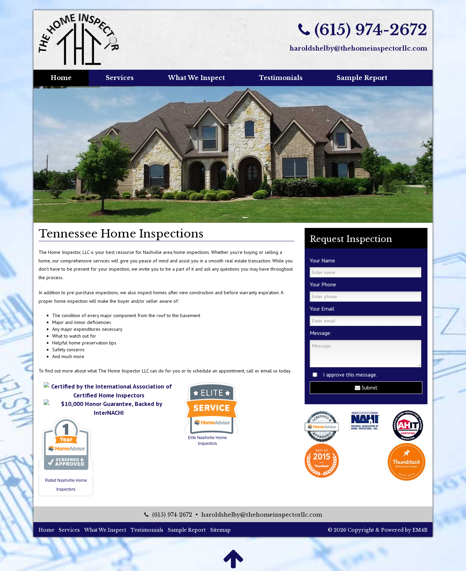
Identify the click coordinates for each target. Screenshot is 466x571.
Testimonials (281, 78)
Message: (320, 332)
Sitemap (220, 530)
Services (120, 78)
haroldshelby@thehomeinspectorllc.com (358, 48)
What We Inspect (196, 78)
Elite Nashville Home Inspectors (207, 440)
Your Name (322, 260)
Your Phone (323, 284)
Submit (369, 387)
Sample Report (362, 78)
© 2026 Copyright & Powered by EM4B (377, 530)
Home (61, 78)
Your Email (322, 308)
